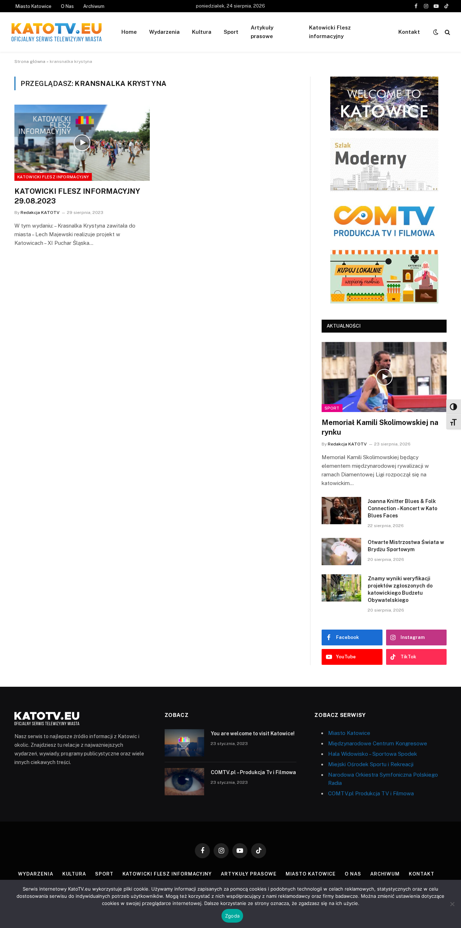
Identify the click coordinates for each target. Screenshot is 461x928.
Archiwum (93, 6)
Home (129, 32)
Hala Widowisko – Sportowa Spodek (372, 754)
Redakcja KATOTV (40, 212)
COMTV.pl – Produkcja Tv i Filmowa (253, 772)
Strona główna (29, 61)
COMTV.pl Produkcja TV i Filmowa (371, 793)
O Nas (67, 6)
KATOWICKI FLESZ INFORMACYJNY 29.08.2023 (77, 196)
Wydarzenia (164, 32)
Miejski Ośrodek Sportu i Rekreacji (370, 764)
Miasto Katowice (33, 6)
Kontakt (409, 32)
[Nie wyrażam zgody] (452, 904)
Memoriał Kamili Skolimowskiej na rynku (380, 427)
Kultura (201, 32)
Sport (231, 32)
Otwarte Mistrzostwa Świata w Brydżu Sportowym (406, 545)
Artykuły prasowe (262, 31)
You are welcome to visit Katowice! (253, 733)
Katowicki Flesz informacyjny (330, 31)
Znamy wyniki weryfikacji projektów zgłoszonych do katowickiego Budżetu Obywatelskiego (400, 589)
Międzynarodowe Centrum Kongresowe (377, 743)
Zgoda (232, 916)
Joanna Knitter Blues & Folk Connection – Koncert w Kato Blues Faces (402, 508)
